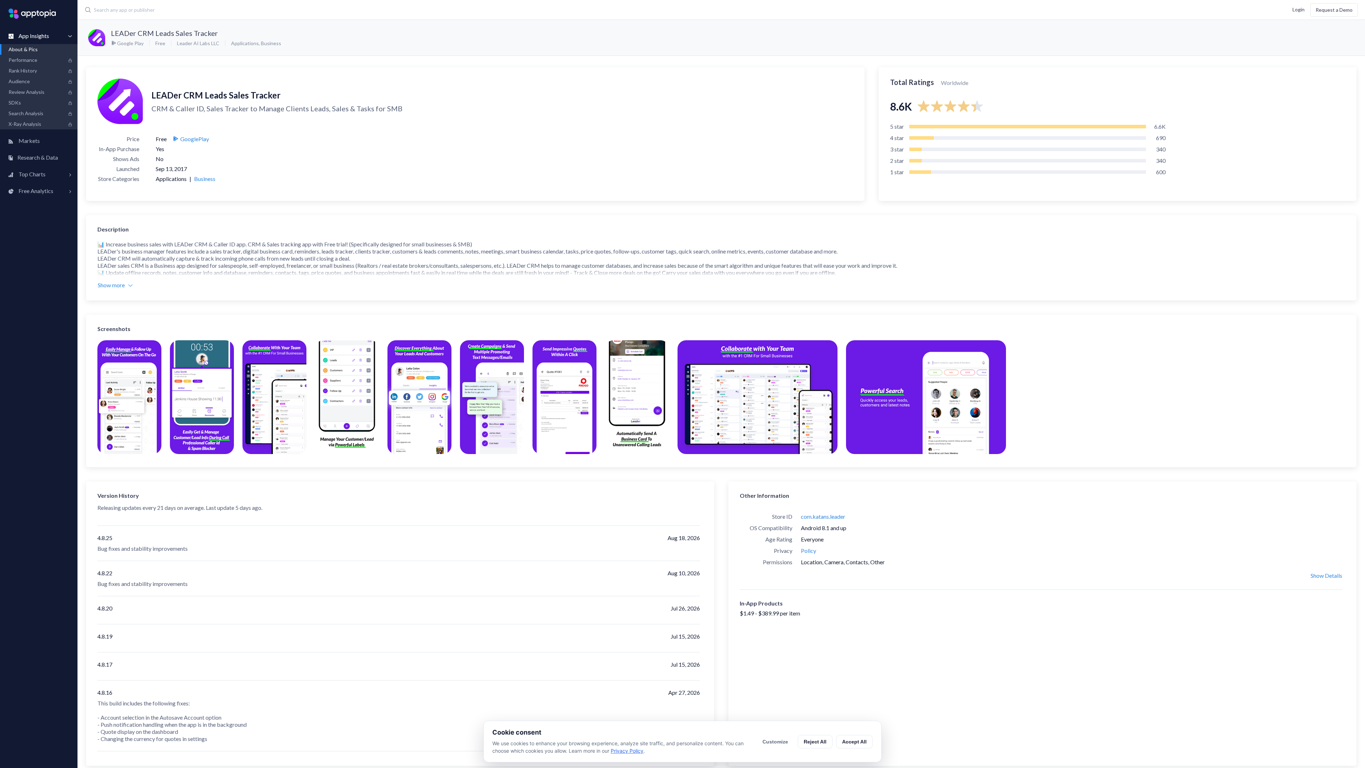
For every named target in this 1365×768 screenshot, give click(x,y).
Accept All (854, 742)
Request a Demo (1334, 10)
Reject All (815, 742)
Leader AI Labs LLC (198, 43)
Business (271, 43)
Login (1298, 9)
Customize (775, 742)
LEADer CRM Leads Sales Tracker (164, 33)
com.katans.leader (823, 516)
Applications (245, 43)
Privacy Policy (627, 751)
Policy (808, 550)
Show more (111, 285)
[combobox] (512, 10)
